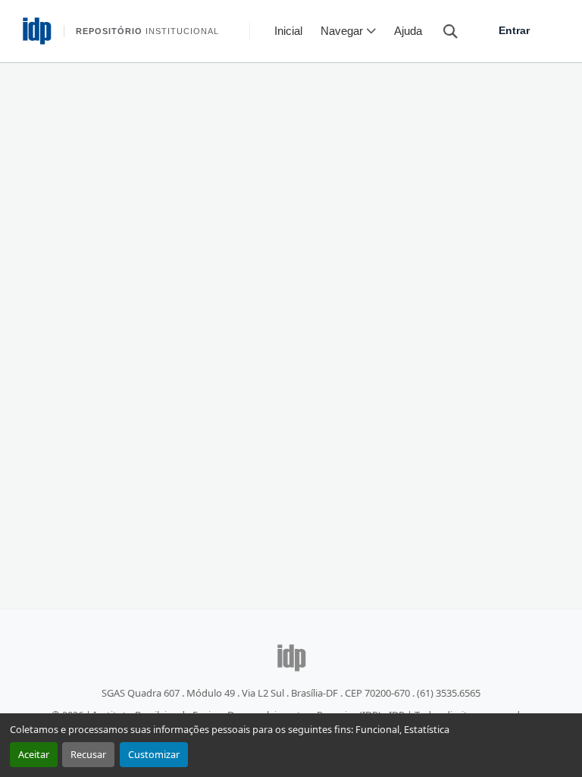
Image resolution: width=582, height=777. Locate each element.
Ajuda (408, 30)
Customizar (154, 754)
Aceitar (33, 754)
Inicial (288, 30)
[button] (443, 30)
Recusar (88, 754)
